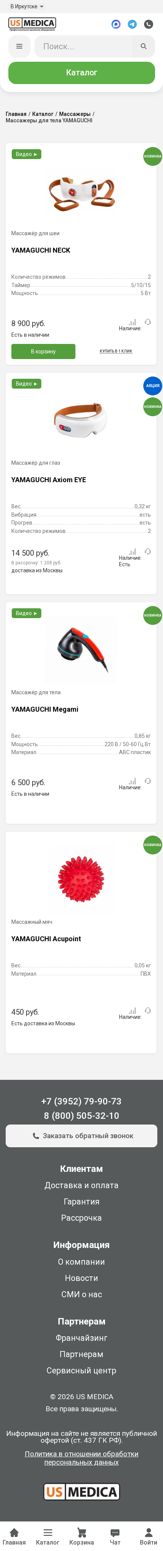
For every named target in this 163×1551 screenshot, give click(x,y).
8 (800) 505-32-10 (81, 1116)
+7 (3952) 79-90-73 (81, 1101)
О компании (81, 1262)
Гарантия (82, 1201)
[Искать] (143, 46)
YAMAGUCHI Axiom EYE (48, 480)
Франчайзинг (82, 1338)
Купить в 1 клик (116, 351)
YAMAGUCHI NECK (40, 250)
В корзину (43, 351)
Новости (81, 1278)
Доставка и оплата (81, 1185)
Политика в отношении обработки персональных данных (81, 1458)
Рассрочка (81, 1218)
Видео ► (27, 154)
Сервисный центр (81, 1370)
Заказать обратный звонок (88, 1136)
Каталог (81, 72)
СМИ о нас (81, 1294)
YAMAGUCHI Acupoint (46, 939)
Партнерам (81, 1354)
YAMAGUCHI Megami (44, 709)
